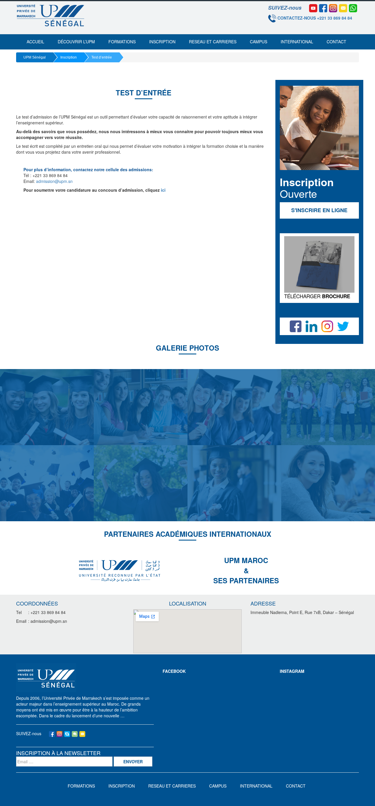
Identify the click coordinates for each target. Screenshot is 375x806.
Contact (336, 41)
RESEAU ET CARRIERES (212, 41)
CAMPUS (258, 41)
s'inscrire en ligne (319, 210)
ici (163, 190)
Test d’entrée (101, 57)
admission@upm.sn (54, 181)
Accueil (35, 41)
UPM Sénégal (34, 57)
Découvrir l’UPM (76, 41)
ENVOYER (133, 761)
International (297, 41)
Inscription (162, 41)
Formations (122, 41)
